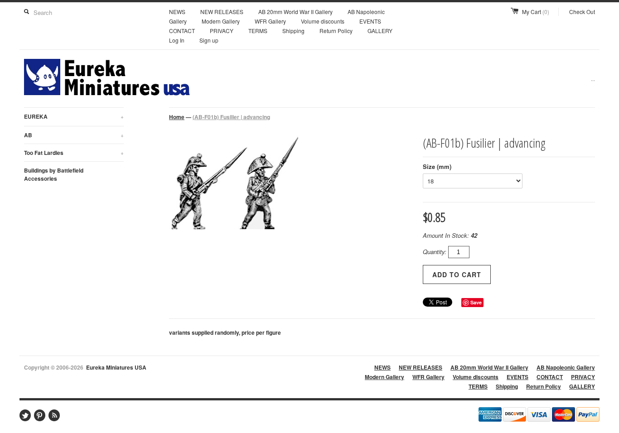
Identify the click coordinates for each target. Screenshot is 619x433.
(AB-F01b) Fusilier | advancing (231, 117)
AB (74, 135)
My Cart (535, 11)
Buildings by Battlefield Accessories (53, 174)
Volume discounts (322, 21)
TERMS (257, 30)
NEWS (177, 11)
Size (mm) (437, 166)
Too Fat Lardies (74, 153)
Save (476, 302)
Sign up (208, 40)
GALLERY (380, 30)
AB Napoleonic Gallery (566, 367)
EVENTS (370, 21)
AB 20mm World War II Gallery (295, 11)
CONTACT (182, 30)
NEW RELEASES (221, 11)
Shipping (293, 30)
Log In (176, 40)
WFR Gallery (270, 21)
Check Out (582, 11)
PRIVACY (221, 30)
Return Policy (336, 30)
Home (176, 117)
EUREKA (74, 116)
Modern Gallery (221, 21)
